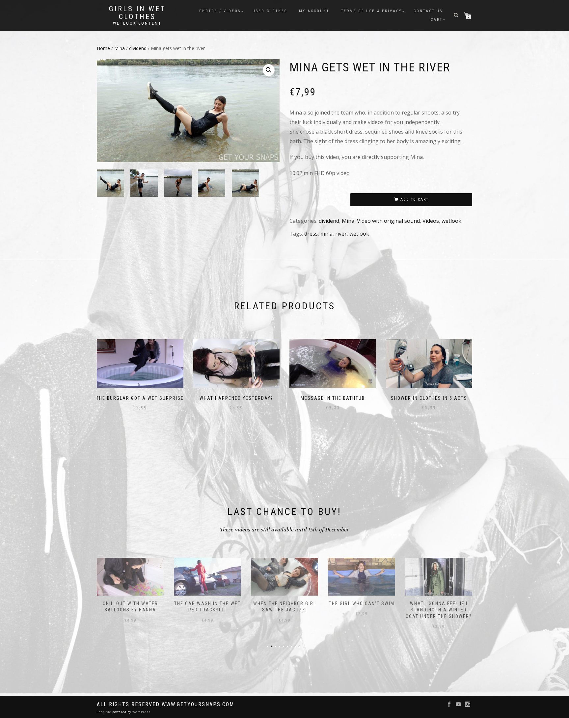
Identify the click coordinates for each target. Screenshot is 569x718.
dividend (138, 48)
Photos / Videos (220, 11)
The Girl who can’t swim (284, 603)
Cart (437, 19)
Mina (119, 48)
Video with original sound (388, 220)
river (341, 233)
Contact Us (428, 11)
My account (314, 11)
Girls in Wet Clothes (137, 13)
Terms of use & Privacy (371, 11)
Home (103, 48)
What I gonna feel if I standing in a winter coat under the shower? (362, 610)
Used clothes (270, 11)
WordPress (140, 712)
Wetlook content (137, 23)
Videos (430, 220)
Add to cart (414, 199)
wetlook (451, 220)
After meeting (439, 603)
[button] (269, 70)
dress (311, 233)
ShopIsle (104, 712)
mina (326, 233)
